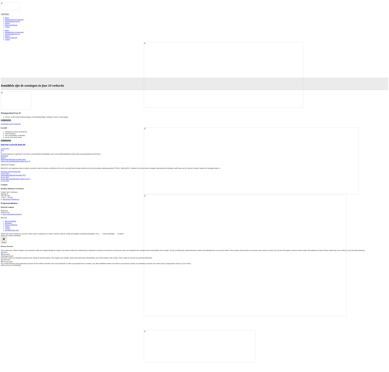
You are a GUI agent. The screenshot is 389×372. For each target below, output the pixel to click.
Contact (7, 27)
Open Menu (5, 14)
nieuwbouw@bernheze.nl (11, 199)
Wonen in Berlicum (11, 25)
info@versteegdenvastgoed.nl (12, 214)
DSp (2, 150)
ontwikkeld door (12, 230)
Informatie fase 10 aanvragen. (14, 19)
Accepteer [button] (120, 234)
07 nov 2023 (5, 177)
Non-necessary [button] (5, 260)
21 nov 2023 (5, 148)
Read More (4, 156)
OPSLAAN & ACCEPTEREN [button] (11, 265)
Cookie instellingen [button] (108, 234)
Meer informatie (6, 120)
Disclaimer (8, 223)
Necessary (6, 254)
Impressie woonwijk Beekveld (13, 144)
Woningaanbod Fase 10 (12, 21)
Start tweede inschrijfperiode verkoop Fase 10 (15, 161)
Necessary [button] (4, 252)
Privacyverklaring (10, 221)
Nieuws (7, 23)
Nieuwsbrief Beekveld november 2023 (13, 159)
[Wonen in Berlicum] (11, 124)
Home (7, 18)
